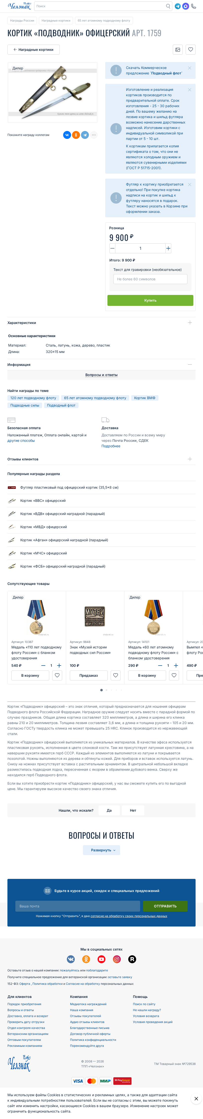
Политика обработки (47, 984)
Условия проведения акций (153, 1022)
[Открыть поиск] (168, 6)
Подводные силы (24, 405)
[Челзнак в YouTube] (101, 959)
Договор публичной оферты (90, 1034)
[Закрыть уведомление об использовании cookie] (196, 1098)
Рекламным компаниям (24, 1046)
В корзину (30, 675)
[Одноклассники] (76, 135)
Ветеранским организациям (27, 1034)
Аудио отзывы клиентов (87, 1022)
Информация (18, 364)
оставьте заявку (120, 977)
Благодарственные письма (89, 1028)
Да (109, 810)
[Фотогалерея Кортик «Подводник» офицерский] (178, 50)
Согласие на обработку (83, 984)
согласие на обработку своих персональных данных (129, 916)
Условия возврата (146, 1016)
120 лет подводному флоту (33, 398)
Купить (150, 300)
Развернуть (101, 850)
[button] (99, 6)
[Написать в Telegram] (177, 6)
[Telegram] (85, 135)
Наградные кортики (36, 49)
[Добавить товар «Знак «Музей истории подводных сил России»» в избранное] (116, 675)
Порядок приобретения (24, 1004)
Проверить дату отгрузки (25, 1022)
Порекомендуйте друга (87, 1046)
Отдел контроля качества (26, 1028)
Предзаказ (88, 675)
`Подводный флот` (166, 73)
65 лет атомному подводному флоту (95, 398)
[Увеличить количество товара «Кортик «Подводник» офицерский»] (168, 248)
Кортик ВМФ (144, 398)
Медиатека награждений (88, 1004)
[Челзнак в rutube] (132, 959)
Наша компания (81, 1010)
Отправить (165, 906)
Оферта (25, 984)
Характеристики (21, 322)
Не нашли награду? (147, 1010)
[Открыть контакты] (193, 6)
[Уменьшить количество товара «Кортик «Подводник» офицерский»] (112, 248)
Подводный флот (61, 405)
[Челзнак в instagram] (117, 959)
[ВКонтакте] (67, 135)
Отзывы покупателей (85, 1016)
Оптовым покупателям (24, 1040)
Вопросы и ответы (20, 1010)
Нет (133, 810)
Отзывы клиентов (22, 459)
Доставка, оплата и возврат (27, 1016)
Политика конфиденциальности (93, 1040)
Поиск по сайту (144, 1004)
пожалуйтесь (69, 970)
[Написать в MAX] (185, 6)
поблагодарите (97, 970)
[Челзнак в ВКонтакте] (71, 959)
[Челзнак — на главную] (19, 6)
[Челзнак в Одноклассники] (86, 959)
